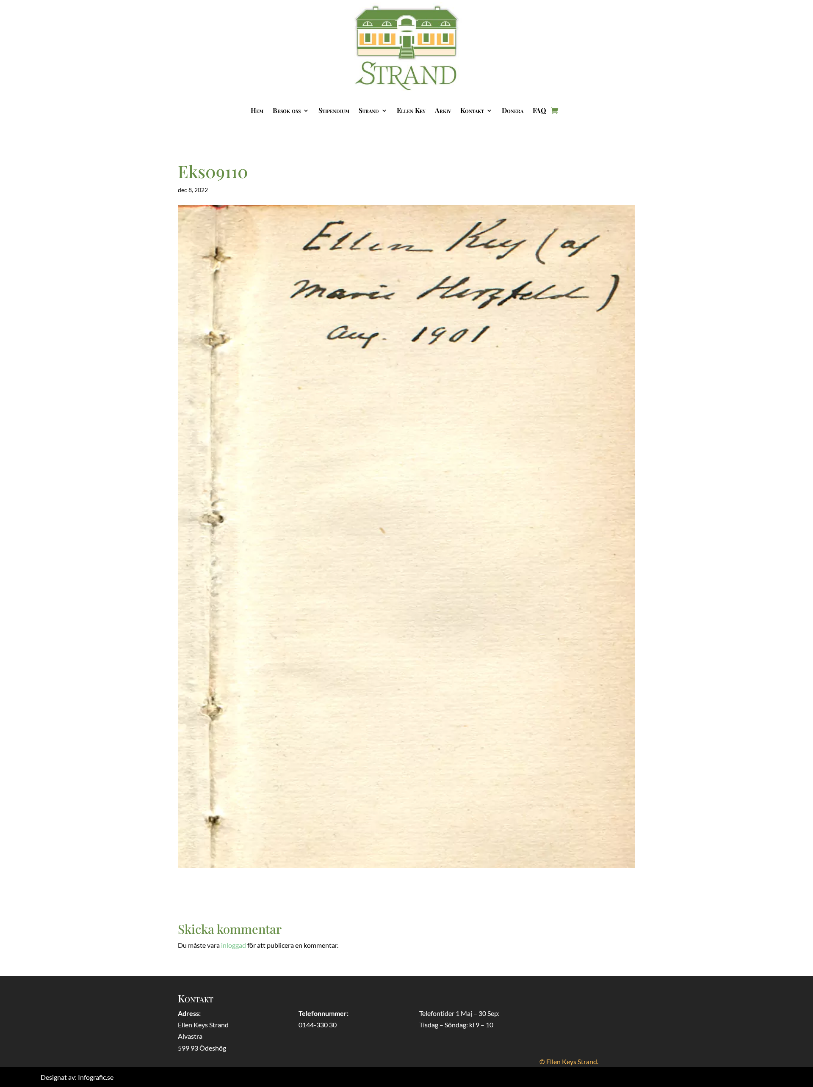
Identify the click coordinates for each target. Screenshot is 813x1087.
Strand (369, 110)
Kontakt (472, 110)
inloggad (233, 945)
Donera (512, 110)
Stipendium (333, 110)
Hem (257, 110)
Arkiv (443, 110)
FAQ (539, 110)
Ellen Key (411, 110)
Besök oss (287, 110)
